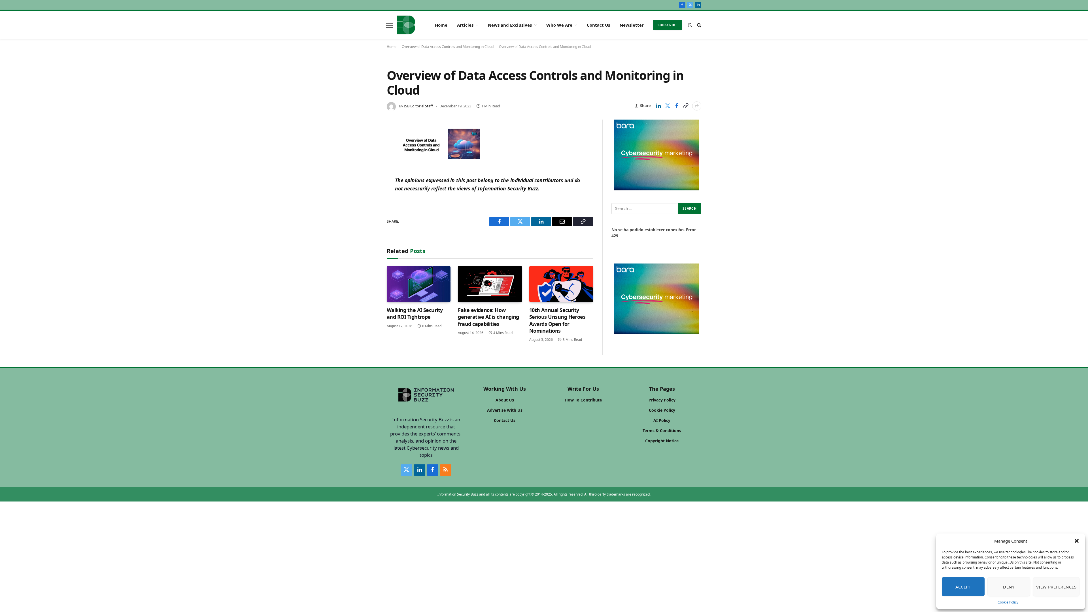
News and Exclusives (510, 25)
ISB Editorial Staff (418, 106)
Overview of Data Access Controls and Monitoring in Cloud (448, 46)
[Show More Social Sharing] (696, 105)
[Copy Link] (685, 105)
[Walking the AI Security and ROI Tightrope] (418, 284)
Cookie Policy (1008, 602)
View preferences (1056, 587)
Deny (1008, 587)
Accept (963, 587)
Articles (465, 25)
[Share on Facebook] (676, 105)
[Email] (367, 186)
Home (441, 25)
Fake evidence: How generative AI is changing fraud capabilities (488, 317)
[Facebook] (367, 148)
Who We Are (559, 25)
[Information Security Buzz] (406, 25)
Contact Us (598, 25)
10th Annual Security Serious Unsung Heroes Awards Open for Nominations (557, 320)
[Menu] (389, 25)
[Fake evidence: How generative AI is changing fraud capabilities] (490, 284)
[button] (1077, 541)
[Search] (698, 25)
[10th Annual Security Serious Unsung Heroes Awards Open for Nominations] (561, 284)
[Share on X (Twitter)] (667, 105)
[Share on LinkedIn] (658, 105)
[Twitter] (367, 160)
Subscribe (667, 25)
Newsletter (632, 25)
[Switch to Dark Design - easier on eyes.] (690, 25)
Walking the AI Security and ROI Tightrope (415, 313)
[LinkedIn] (367, 173)
